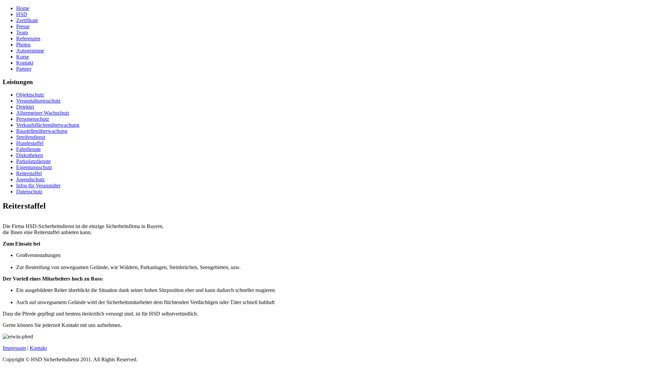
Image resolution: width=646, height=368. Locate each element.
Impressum (14, 348)
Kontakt (38, 348)
